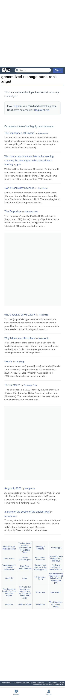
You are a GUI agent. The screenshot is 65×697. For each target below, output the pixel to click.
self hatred (40, 604)
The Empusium (12, 211)
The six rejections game (25, 558)
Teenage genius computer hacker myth (9, 567)
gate (19, 164)
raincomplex (10, 516)
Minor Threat (9, 559)
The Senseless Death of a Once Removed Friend (9, 592)
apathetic (9, 578)
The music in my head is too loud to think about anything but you (56, 578)
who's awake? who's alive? (19, 314)
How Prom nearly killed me (25, 567)
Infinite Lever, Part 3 (40, 578)
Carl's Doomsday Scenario (19, 188)
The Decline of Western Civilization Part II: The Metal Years (24, 547)
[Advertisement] (32, 33)
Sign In (58, 70)
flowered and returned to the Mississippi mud (40, 567)
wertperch (43, 338)
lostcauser (43, 133)
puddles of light (24, 604)
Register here (41, 110)
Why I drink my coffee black (19, 338)
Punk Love (40, 592)
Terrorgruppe (56, 548)
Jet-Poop (19, 361)
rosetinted (43, 314)
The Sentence (12, 385)
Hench (8, 361)
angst (24, 578)
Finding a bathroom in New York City (56, 567)
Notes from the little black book (9, 548)
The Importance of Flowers (19, 133)
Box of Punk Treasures (40, 558)
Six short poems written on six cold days (56, 558)
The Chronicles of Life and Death (55, 604)
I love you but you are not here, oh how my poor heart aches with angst (25, 592)
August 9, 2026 (12, 488)
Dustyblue (43, 188)
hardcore (9, 604)
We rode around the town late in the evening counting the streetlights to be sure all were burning (29, 160)
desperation (56, 592)
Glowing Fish (31, 211)
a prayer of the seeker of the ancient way (26, 511)
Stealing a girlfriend (40, 548)
